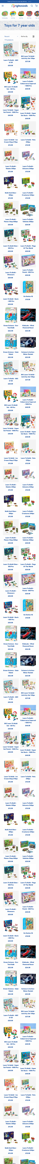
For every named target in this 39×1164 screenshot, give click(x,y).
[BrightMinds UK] (19, 6)
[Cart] (35, 6)
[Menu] (3, 6)
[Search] (31, 6)
